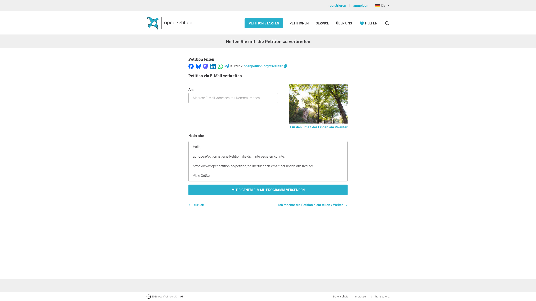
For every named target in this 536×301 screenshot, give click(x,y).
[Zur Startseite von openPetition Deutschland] (170, 23)
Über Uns (344, 23)
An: (191, 90)
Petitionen (299, 23)
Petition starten (264, 23)
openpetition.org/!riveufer (263, 66)
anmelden (360, 6)
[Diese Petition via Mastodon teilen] (205, 66)
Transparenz (382, 296)
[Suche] (387, 23)
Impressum (361, 296)
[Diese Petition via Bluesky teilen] (198, 66)
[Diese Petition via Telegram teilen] (226, 66)
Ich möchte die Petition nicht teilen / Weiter (311, 205)
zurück (199, 205)
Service (322, 23)
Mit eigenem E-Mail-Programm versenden (268, 190)
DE (382, 6)
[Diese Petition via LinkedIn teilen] (213, 66)
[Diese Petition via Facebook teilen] (191, 66)
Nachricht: (196, 136)
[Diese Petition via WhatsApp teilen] (220, 66)
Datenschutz (341, 296)
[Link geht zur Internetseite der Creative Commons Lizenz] (149, 296)
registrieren (337, 6)
